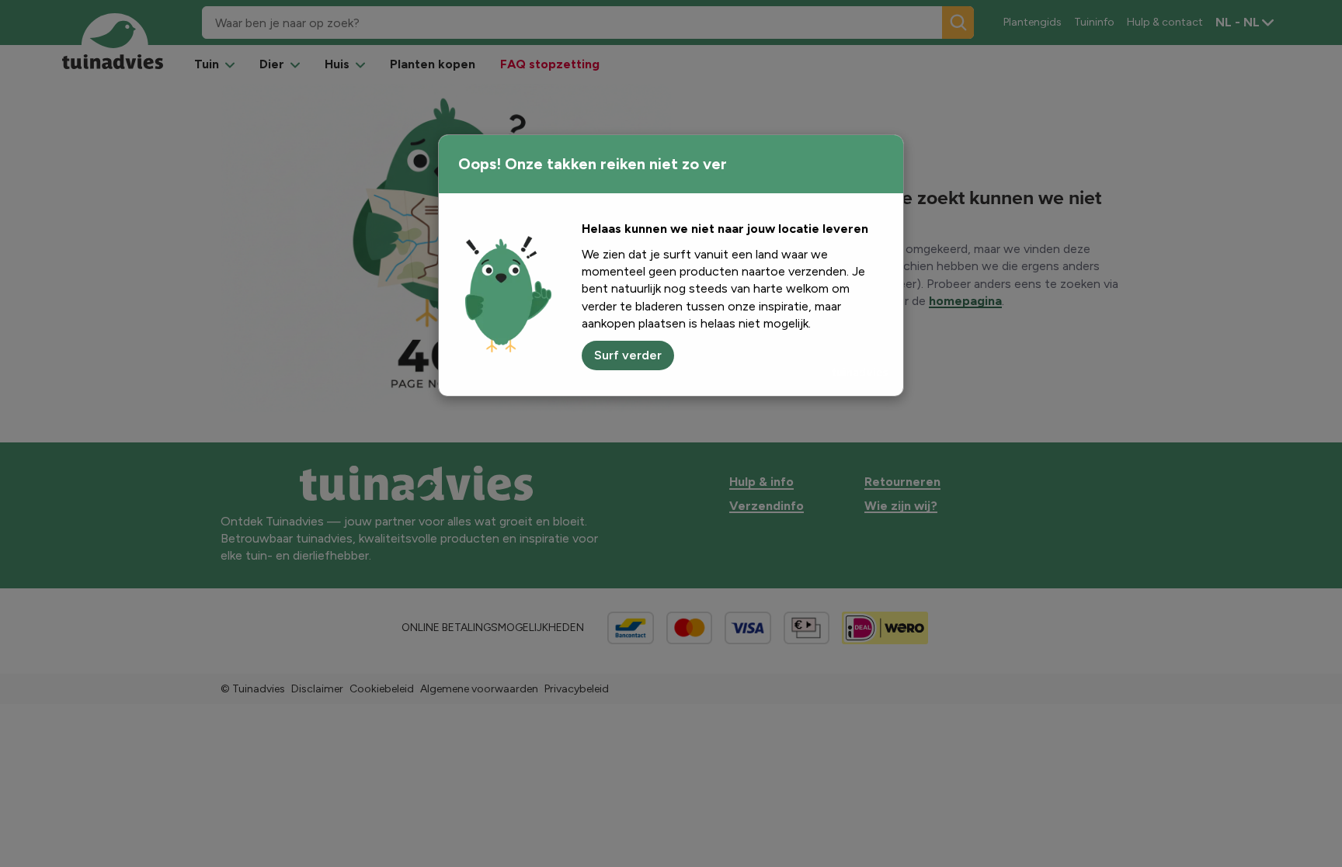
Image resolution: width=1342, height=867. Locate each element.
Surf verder (628, 355)
